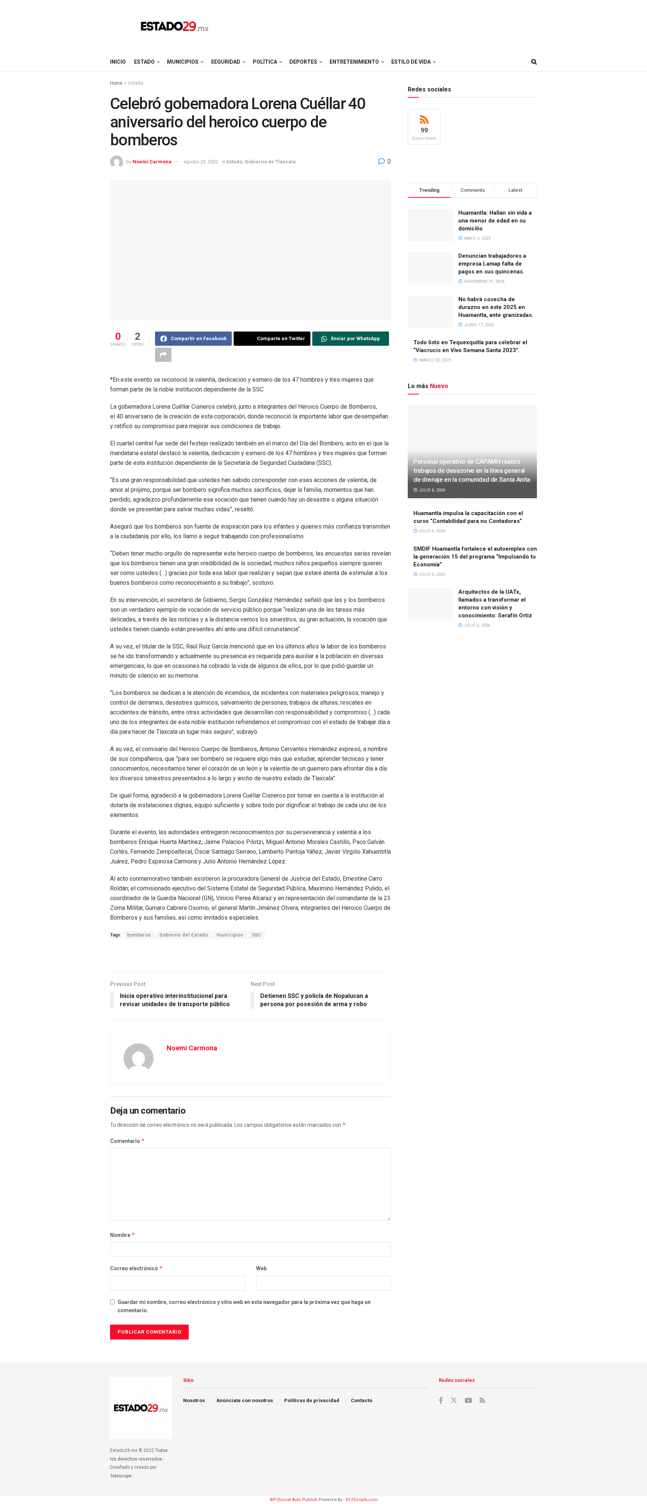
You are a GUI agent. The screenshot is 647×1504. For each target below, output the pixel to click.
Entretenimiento (354, 62)
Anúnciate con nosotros (244, 1400)
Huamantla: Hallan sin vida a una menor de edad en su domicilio (495, 220)
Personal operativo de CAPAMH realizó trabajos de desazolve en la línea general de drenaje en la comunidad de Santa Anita (471, 470)
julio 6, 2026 (431, 490)
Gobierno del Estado (184, 935)
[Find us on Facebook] (441, 1400)
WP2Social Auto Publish (294, 1499)
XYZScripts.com (362, 1499)
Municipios (182, 62)
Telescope (120, 1476)
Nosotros (194, 1400)
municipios (230, 935)
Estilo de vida (411, 62)
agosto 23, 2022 (200, 161)
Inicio (118, 62)
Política (265, 62)
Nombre (122, 1234)
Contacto (361, 1400)
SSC (256, 935)
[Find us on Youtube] (468, 1400)
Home (116, 83)
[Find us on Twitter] (453, 1400)
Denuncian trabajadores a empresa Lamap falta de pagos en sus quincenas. (492, 263)
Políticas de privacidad (311, 1400)
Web (261, 1268)
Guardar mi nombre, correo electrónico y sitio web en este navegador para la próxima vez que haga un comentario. (244, 1306)
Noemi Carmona (152, 161)
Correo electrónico (136, 1268)
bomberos (139, 935)
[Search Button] (534, 61)
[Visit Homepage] (174, 26)
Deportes (303, 62)
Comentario (127, 1140)
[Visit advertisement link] (250, 956)
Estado (144, 62)
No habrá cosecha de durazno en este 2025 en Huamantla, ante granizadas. (495, 307)
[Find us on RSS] (482, 1400)
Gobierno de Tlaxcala (270, 161)
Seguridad (225, 62)
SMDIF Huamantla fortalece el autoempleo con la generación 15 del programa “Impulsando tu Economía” (475, 556)
